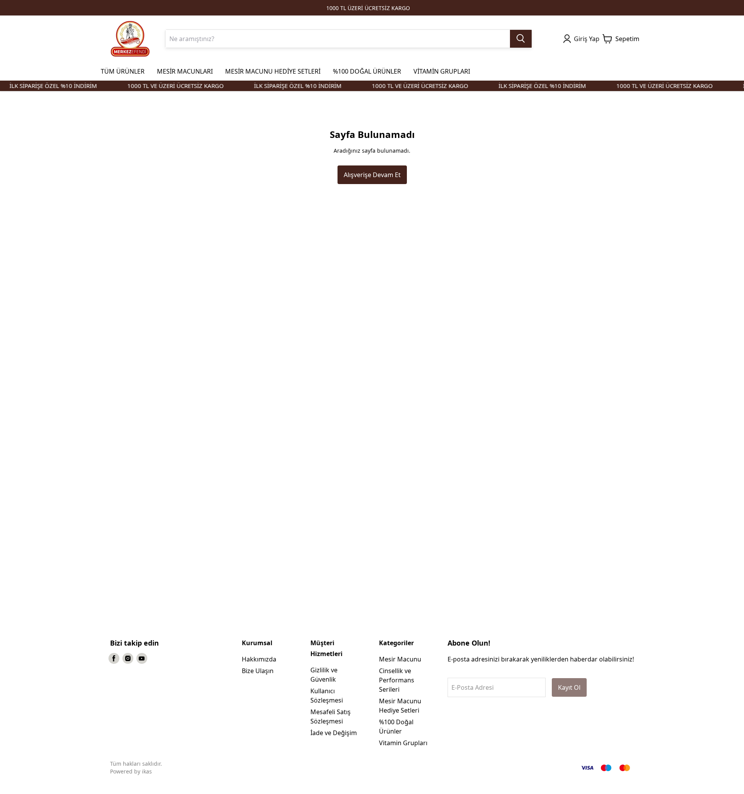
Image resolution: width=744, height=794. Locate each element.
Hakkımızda (259, 659)
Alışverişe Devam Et (372, 175)
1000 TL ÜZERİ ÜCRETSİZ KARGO (368, 8)
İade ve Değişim (333, 733)
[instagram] (127, 658)
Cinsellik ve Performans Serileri (396, 680)
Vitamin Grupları (403, 743)
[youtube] (141, 658)
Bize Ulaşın (258, 671)
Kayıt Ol (569, 687)
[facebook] (113, 658)
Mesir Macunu (400, 659)
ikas (147, 771)
